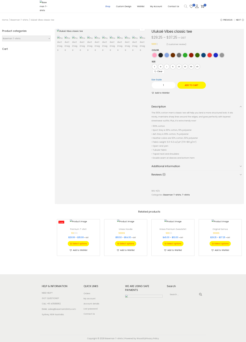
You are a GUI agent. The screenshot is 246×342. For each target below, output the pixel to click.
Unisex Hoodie (126, 229)
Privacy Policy (152, 338)
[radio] (154, 55)
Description (158, 106)
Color (155, 50)
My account (90, 298)
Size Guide (156, 79)
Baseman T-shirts (19, 19)
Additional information (165, 166)
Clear (159, 71)
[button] (160, 93)
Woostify (141, 338)
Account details (91, 303)
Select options (80, 243)
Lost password (91, 308)
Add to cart (191, 85)
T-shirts (186, 194)
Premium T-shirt (78, 229)
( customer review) (176, 44)
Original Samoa (220, 229)
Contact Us (89, 313)
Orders (87, 293)
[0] (191, 6)
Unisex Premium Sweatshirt (172, 229)
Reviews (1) (158, 174)
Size (153, 61)
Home (5, 19)
